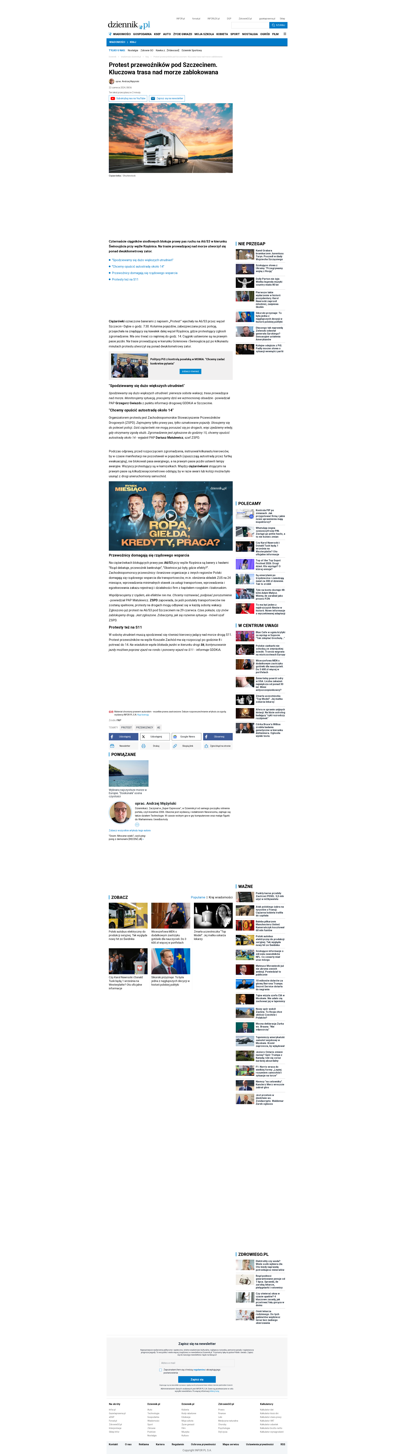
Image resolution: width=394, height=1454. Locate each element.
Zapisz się (197, 1379)
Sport (150, 1424)
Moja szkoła (187, 1421)
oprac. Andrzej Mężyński (127, 81)
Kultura (185, 1435)
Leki (220, 1417)
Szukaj (280, 25)
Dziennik (112, 57)
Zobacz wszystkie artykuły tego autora (130, 830)
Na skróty (114, 1404)
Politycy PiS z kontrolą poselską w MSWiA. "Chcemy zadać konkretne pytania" (187, 361)
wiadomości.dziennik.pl (131, 57)
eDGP (111, 1417)
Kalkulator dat (266, 1409)
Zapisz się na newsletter (170, 98)
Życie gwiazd (188, 1424)
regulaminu (199, 1369)
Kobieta (185, 1409)
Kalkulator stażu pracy (270, 1417)
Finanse (222, 1413)
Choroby (222, 1424)
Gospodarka (153, 1417)
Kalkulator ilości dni (269, 1413)
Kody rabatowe (189, 1413)
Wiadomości (117, 42)
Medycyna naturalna (228, 1421)
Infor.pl (112, 1409)
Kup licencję (143, 714)
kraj (147, 57)
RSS (283, 1444)
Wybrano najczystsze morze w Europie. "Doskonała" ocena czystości (128, 793)
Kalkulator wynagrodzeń (272, 1432)
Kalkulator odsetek (269, 1424)
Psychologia (224, 1428)
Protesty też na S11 (125, 279)
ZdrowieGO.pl (245, 18)
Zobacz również (190, 371)
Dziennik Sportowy (192, 50)
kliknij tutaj (214, 1391)
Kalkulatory (266, 1404)
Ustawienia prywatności (259, 1444)
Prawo (221, 1409)
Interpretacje (115, 1428)
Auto (149, 1409)
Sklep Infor (114, 1432)
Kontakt (113, 1444)
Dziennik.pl (153, 1404)
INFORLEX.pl (214, 18)
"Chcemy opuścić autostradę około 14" (138, 266)
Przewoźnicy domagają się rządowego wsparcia (144, 273)
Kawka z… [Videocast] (167, 50)
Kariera (160, 1444)
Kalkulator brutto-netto (271, 1428)
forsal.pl (196, 18)
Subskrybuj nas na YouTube (130, 98)
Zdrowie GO (147, 50)
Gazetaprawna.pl (117, 1413)
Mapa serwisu (231, 1444)
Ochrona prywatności (203, 1444)
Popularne (198, 897)
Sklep (282, 18)
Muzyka (185, 1432)
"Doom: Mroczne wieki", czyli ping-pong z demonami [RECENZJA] (127, 837)
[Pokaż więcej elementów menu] (284, 34)
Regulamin (178, 1444)
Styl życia (222, 1432)
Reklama (144, 1444)
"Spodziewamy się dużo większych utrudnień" (142, 260)
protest (126, 727)
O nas (128, 1444)
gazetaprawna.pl (267, 18)
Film (184, 1428)
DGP (229, 18)
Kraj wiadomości (221, 897)
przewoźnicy (144, 727)
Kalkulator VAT (267, 1421)
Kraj (133, 42)
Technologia (153, 1413)
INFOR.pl (181, 18)
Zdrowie (151, 1428)
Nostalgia (133, 50)
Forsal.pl (113, 1421)
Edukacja (186, 1417)
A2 (158, 727)
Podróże (151, 1432)
